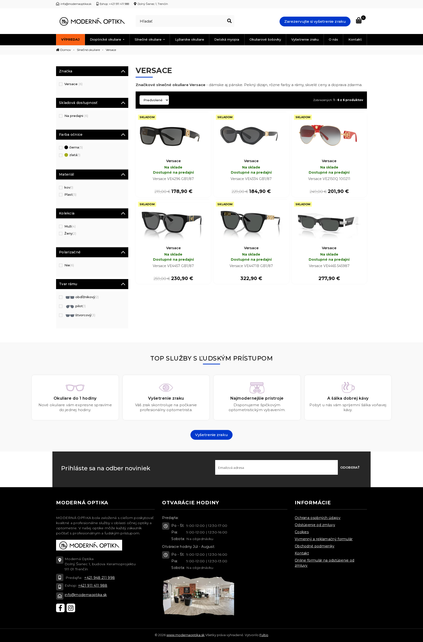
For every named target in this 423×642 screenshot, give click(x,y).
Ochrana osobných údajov (318, 518)
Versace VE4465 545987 (329, 266)
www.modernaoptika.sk (185, 635)
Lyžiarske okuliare (189, 39)
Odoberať (350, 467)
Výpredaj (70, 39)
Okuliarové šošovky (265, 39)
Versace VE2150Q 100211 (329, 179)
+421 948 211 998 (99, 577)
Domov (65, 50)
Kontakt (355, 39)
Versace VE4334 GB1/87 (251, 179)
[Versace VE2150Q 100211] (329, 135)
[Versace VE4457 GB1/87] (173, 222)
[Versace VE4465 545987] (329, 222)
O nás (333, 39)
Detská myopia (226, 39)
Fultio (263, 635)
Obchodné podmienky (314, 546)
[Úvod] (92, 21)
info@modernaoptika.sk (86, 595)
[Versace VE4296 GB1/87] (173, 135)
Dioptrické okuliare (106, 39)
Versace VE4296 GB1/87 (173, 179)
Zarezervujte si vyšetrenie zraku (315, 21)
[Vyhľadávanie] (229, 21)
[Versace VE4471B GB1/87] (251, 222)
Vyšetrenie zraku (305, 39)
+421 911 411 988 (92, 585)
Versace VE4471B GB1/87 (251, 266)
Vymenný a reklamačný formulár (324, 539)
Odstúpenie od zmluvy (315, 525)
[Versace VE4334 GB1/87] (251, 135)
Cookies (302, 532)
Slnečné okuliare (149, 39)
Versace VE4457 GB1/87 (173, 266)
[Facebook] (60, 608)
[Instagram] (71, 608)
